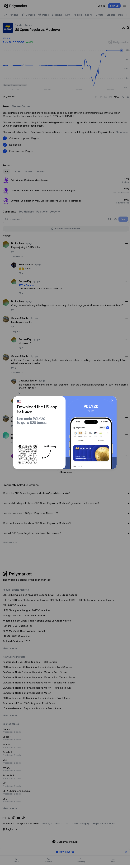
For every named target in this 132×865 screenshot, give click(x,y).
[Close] (112, 400)
